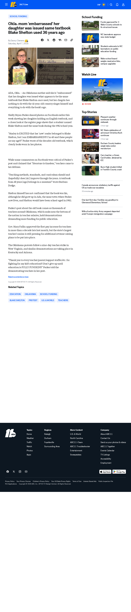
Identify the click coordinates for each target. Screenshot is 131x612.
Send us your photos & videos (113, 442)
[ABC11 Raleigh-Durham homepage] (13, 4)
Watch (29, 446)
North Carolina (76, 438)
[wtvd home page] (10, 433)
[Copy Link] (71, 40)
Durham (47, 438)
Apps (29, 455)
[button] (6, 4)
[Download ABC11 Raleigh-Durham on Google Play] (119, 472)
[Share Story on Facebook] (42, 40)
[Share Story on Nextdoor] (60, 40)
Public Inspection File (106, 481)
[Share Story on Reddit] (54, 40)
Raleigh (47, 434)
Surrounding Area (51, 446)
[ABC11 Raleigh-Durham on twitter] (13, 471)
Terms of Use (77, 481)
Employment (106, 463)
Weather (30, 438)
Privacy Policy (9, 481)
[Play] (102, 89)
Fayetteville (49, 442)
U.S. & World (75, 434)
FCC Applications (11, 484)
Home (29, 434)
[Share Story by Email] (66, 40)
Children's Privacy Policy (41, 481)
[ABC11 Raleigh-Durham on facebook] (7, 471)
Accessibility (106, 459)
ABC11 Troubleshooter (80, 446)
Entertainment (76, 451)
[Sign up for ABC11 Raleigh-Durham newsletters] (26, 471)
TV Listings (105, 455)
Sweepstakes (75, 455)
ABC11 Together (108, 446)
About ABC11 (106, 434)
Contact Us (105, 438)
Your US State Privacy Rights (60, 481)
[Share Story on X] (48, 40)
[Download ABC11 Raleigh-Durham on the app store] (105, 472)
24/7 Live (23, 4)
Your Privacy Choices (24, 481)
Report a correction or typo (18, 277)
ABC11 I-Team (76, 442)
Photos (30, 451)
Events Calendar (107, 451)
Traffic (29, 442)
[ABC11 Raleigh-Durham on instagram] (20, 471)
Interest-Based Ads (89, 481)
